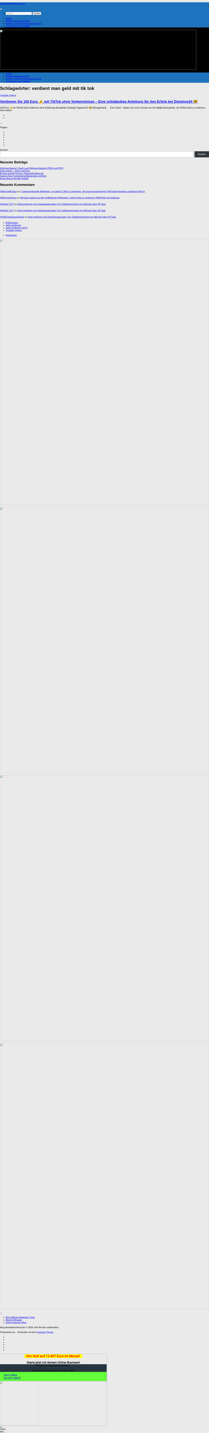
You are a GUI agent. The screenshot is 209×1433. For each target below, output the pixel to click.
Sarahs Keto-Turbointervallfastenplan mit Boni (23, 176)
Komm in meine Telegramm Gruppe (23, 23)
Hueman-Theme (45, 1332)
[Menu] (1, 9)
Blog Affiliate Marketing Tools (20, 1317)
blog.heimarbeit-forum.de (12, 3)
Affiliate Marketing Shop (18, 21)
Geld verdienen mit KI (16, 228)
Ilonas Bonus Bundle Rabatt (14, 178)
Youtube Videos (8, 95)
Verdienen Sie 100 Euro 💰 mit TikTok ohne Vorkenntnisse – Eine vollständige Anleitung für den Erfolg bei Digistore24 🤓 (99, 101)
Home (9, 18)
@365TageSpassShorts (12, 217)
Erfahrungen (12, 222)
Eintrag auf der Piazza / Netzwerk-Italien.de (22, 173)
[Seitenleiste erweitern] (1, 123)
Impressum (11, 235)
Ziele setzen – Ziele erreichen (15, 171)
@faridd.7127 (7, 204)
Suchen (4, 150)
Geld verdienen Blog (16, 1322)
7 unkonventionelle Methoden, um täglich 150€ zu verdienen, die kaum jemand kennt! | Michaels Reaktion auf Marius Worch (82, 191)
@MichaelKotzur (8, 191)
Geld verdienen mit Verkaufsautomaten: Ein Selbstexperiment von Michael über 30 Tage (61, 204)
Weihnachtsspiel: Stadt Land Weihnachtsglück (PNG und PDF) (31, 168)
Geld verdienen (13, 225)
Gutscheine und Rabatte (18, 26)
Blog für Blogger (14, 1320)
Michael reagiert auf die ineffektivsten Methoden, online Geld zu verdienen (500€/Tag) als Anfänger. (70, 198)
